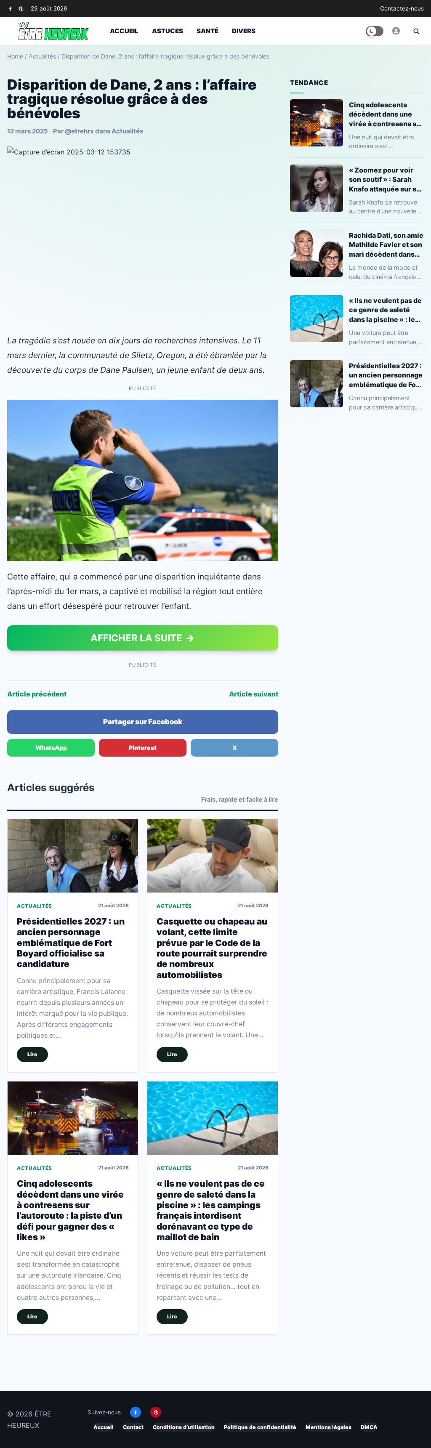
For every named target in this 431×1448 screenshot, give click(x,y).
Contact (133, 1427)
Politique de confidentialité (260, 1427)
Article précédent (37, 694)
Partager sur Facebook (142, 721)
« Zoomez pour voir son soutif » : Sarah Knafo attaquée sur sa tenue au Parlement (384, 179)
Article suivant (253, 694)
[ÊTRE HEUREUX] (396, 30)
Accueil (124, 31)
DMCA (369, 1427)
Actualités (42, 56)
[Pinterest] (21, 8)
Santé (207, 31)
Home (15, 56)
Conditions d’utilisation (184, 1427)
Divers (243, 31)
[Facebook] (10, 8)
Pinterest (143, 747)
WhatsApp (51, 747)
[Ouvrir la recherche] (416, 31)
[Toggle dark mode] (374, 31)
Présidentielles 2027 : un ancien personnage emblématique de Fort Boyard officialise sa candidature (71, 942)
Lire (32, 1054)
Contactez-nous (402, 8)
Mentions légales (328, 1427)
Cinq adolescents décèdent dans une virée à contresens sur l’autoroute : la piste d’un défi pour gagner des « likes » (70, 1210)
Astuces (167, 31)
